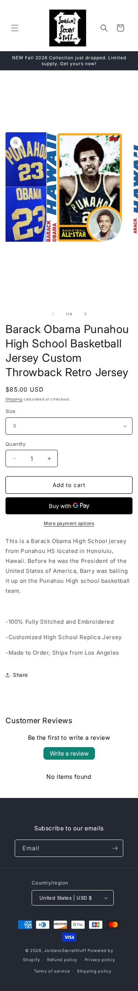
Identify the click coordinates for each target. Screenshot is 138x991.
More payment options (69, 523)
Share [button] (20, 675)
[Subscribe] (115, 848)
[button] (15, 28)
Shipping (14, 399)
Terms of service (52, 971)
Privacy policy (100, 959)
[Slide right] (85, 314)
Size (11, 411)
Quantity (15, 444)
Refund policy (62, 959)
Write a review (69, 753)
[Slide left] (53, 314)
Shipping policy (94, 971)
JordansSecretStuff (65, 950)
